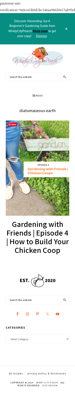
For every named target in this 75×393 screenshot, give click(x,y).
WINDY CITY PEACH (47, 382)
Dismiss (41, 35)
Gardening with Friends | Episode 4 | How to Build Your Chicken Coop (37, 237)
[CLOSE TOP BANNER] (66, 28)
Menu (39, 95)
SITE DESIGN (50, 385)
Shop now (40, 30)
